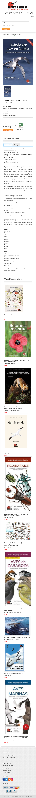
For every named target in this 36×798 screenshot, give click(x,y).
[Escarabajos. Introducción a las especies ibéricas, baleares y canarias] (18, 484)
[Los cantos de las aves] (14, 298)
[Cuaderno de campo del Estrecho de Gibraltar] (17, 625)
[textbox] (18, 25)
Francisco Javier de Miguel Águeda (12, 410)
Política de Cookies (7, 770)
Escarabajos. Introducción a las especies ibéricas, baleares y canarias (16, 515)
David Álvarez (7, 675)
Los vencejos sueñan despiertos (13, 673)
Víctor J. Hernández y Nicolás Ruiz (12, 639)
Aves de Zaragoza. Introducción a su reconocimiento (14, 609)
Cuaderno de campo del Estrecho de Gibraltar (17, 637)
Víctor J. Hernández (8, 517)
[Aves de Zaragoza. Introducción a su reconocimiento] (18, 578)
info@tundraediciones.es (11, 754)
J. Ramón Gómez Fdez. (9, 363)
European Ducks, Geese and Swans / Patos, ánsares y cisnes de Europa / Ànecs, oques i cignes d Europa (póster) (17, 544)
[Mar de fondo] (16, 431)
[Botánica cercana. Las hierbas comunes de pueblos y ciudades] (18, 339)
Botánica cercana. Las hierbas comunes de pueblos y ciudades (16, 361)
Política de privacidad (7, 768)
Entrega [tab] (16, 145)
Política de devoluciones (8, 767)
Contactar (21, 12)
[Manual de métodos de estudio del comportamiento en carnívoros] (18, 385)
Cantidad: (5, 126)
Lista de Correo (8, 13)
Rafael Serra (7, 453)
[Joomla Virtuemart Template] (4, 779)
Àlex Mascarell (7, 547)
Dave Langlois (7, 317)
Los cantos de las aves (10, 315)
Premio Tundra (30, 13)
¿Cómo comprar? (29, 12)
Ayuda (15, 13)
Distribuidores (22, 13)
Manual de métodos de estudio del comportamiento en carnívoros (14, 407)
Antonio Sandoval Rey (8, 102)
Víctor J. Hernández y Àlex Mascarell (12, 612)
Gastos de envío (6, 763)
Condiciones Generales (8, 765)
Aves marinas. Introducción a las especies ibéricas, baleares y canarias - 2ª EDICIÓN (16, 737)
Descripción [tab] (8, 145)
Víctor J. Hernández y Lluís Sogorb (12, 740)
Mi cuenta (15, 12)
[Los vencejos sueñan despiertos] (14, 657)
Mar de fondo (8, 451)
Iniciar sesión (9, 12)
